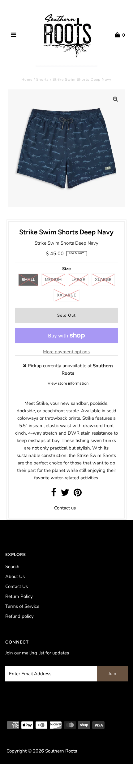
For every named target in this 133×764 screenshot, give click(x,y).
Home (26, 79)
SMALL (28, 280)
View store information (68, 383)
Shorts (42, 79)
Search (12, 566)
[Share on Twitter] (65, 494)
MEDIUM (53, 280)
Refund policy (19, 616)
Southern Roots (61, 751)
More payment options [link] (66, 352)
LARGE (78, 280)
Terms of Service (22, 606)
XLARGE (103, 280)
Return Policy (19, 596)
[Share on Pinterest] (78, 494)
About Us (15, 576)
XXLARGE (66, 295)
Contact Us (16, 586)
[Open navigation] (13, 35)
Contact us (65, 508)
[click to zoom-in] (115, 99)
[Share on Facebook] (53, 494)
